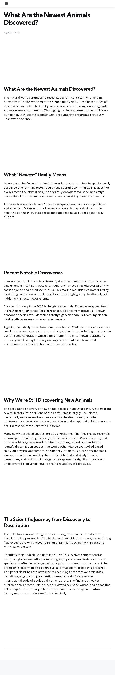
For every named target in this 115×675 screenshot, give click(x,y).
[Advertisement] (57, 60)
